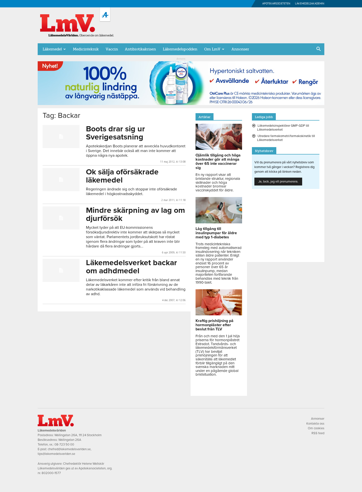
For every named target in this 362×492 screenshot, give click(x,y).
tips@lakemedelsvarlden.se (56, 454)
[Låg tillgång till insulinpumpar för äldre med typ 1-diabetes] (219, 222)
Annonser (240, 49)
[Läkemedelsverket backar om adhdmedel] (61, 270)
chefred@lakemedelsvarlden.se (69, 449)
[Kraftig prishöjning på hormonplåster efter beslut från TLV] (219, 314)
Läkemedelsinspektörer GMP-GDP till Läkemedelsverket (283, 128)
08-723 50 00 (64, 444)
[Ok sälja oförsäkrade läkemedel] (61, 179)
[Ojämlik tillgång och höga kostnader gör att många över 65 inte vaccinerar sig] (219, 148)
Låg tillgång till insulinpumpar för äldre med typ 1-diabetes (216, 233)
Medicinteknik (86, 49)
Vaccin (112, 49)
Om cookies (316, 428)
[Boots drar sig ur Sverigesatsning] (61, 136)
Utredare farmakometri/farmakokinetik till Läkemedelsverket (286, 138)
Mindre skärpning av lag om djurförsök (135, 214)
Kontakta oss (315, 424)
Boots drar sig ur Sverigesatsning (115, 133)
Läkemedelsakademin (309, 3)
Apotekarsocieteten (276, 3)
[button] (318, 49)
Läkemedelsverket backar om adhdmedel (131, 267)
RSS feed (318, 433)
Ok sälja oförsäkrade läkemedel (122, 176)
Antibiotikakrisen (140, 49)
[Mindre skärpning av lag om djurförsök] (61, 218)
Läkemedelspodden (180, 49)
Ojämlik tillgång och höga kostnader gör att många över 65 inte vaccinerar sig (218, 161)
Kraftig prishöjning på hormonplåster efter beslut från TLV (214, 325)
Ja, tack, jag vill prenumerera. (278, 182)
